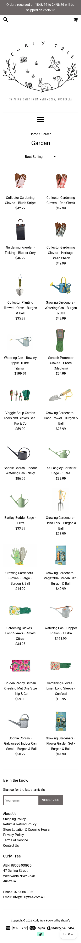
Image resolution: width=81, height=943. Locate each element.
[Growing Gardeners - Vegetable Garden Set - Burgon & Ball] (61, 555)
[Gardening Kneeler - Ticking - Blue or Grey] (20, 230)
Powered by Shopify (58, 920)
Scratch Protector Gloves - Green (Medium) (61, 363)
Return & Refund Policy (20, 824)
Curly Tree (39, 920)
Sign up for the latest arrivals (24, 790)
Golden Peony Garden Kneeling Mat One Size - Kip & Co (20, 688)
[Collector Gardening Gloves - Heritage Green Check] (61, 230)
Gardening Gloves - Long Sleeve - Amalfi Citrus (20, 633)
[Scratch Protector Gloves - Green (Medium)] (61, 340)
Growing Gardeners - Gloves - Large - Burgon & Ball (20, 578)
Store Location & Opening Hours (26, 830)
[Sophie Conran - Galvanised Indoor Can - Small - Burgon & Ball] (20, 721)
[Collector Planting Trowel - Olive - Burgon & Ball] (20, 285)
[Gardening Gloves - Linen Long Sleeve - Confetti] (61, 666)
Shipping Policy (14, 819)
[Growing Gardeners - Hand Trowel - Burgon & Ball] (61, 395)
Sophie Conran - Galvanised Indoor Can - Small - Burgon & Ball (20, 743)
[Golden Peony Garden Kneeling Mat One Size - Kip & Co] (20, 666)
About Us (9, 814)
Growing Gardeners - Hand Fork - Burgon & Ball (60, 523)
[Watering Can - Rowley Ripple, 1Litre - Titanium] (20, 340)
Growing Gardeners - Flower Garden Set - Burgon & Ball (61, 743)
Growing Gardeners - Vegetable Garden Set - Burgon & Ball (61, 578)
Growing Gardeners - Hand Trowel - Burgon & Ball (61, 418)
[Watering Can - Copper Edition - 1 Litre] (61, 610)
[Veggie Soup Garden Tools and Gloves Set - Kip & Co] (20, 395)
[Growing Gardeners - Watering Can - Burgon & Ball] (61, 285)
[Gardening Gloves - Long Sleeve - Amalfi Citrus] (20, 610)
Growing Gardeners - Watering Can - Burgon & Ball (61, 308)
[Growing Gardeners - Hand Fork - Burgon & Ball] (61, 500)
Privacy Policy (13, 835)
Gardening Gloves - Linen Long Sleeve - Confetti (60, 688)
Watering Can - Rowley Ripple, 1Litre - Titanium (20, 363)
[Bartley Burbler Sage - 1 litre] (20, 500)
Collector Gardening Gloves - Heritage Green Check (61, 252)
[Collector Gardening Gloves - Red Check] (61, 180)
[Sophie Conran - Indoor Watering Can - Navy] (20, 450)
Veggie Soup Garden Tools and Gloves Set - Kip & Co (20, 418)
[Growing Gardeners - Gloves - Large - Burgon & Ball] (20, 555)
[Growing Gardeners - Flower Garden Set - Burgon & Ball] (61, 721)
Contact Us (11, 846)
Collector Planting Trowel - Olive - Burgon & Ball (20, 308)
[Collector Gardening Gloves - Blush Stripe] (20, 180)
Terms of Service (15, 840)
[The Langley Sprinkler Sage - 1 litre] (61, 450)
